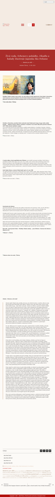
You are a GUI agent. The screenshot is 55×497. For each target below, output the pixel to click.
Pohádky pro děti (19, 476)
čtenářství (36, 477)
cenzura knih (17, 472)
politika (26, 476)
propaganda (34, 476)
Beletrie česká (7, 455)
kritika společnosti (33, 474)
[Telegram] (48, 24)
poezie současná (11, 476)
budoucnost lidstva (7, 472)
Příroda (46, 476)
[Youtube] (49, 24)
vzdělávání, (25, 477)
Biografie (47, 471)
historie (44, 472)
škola (39, 477)
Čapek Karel (33, 477)
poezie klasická (46, 474)
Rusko (4, 477)
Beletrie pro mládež (18, 471)
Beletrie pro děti (27, 62)
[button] (41, 451)
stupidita (18, 477)
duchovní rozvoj (34, 472)
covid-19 (21, 472)
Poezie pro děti (5, 476)
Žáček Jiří (42, 477)
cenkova (13, 466)
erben (17, 466)
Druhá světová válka (27, 472)
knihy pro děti (23, 474)
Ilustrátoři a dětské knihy (13, 474)
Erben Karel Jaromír (23, 466)
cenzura (13, 472)
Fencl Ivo (40, 472)
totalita (20, 477)
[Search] (33, 24)
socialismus (8, 477)
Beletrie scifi (23, 471)
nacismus (40, 474)
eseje (38, 472)
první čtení (38, 476)
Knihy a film (19, 474)
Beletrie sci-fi (7, 460)
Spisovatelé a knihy (13, 477)
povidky (30, 476)
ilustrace (4, 474)
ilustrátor (7, 474)
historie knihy (49, 472)
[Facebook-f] (51, 24)
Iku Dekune (30, 466)
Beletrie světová (8, 458)
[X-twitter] (46, 24)
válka (29, 477)
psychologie (42, 476)
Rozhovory (50, 476)
